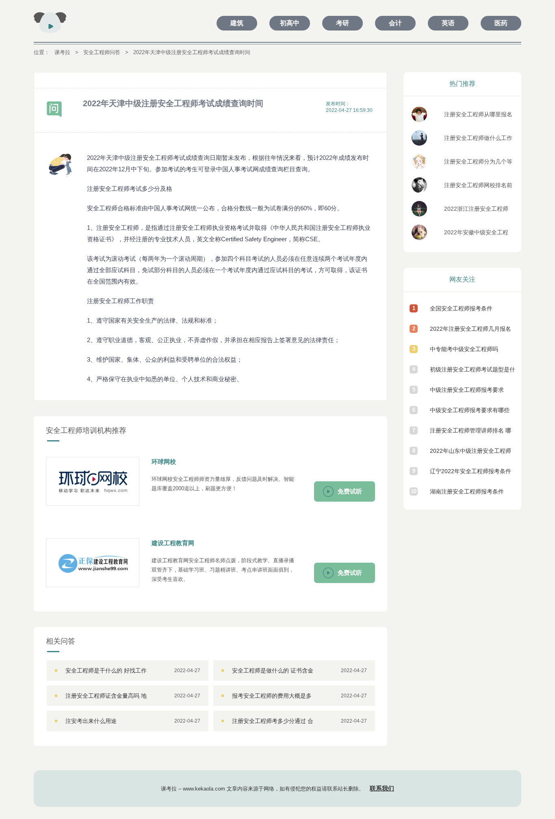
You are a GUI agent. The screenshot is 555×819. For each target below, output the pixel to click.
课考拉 (62, 52)
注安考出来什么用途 (91, 721)
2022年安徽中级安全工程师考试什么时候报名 (476, 234)
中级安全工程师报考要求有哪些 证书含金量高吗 (469, 413)
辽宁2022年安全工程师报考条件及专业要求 (470, 474)
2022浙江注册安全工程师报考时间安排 (476, 210)
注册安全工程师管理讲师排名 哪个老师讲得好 (470, 434)
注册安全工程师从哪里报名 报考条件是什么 (478, 116)
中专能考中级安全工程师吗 (464, 349)
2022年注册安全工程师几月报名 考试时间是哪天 (470, 332)
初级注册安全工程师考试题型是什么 (472, 373)
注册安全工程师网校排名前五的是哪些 (478, 187)
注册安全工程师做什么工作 (478, 138)
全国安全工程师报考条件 (461, 308)
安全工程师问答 (101, 52)
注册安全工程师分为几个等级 (478, 163)
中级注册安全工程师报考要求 (467, 390)
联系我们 (382, 788)
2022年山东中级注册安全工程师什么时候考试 (470, 454)
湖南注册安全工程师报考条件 (467, 491)
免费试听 (350, 491)
